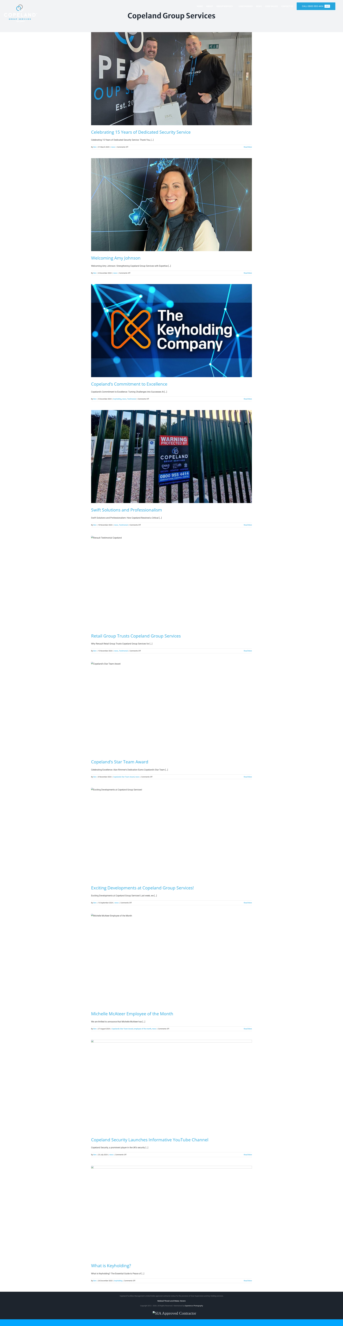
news (113, 147)
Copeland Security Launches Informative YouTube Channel (149, 1140)
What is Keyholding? (111, 1265)
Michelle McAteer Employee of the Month (132, 1013)
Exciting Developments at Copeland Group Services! (142, 888)
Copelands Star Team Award (124, 777)
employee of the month (142, 1029)
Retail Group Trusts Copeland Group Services (136, 636)
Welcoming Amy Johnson (116, 258)
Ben (94, 147)
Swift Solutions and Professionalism (126, 510)
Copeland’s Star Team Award (119, 762)
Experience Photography (194, 1306)
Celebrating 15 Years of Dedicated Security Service (141, 132)
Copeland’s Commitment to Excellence (129, 384)
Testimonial (131, 399)
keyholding (117, 399)
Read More (248, 147)
